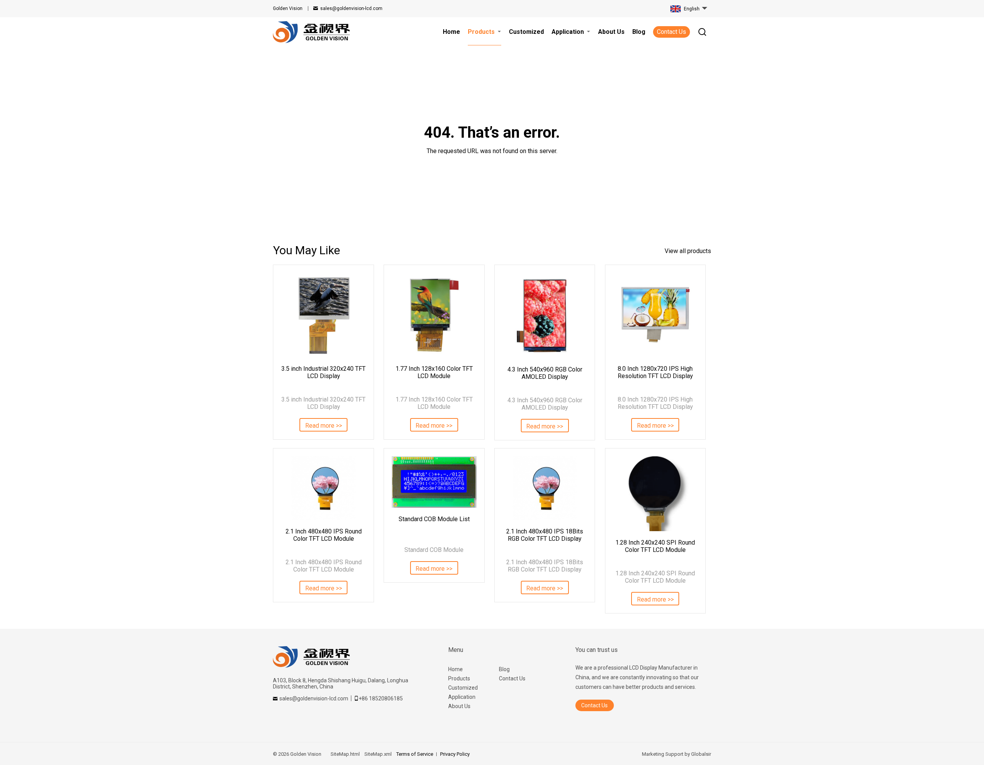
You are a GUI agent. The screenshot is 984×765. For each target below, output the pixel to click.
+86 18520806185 (381, 698)
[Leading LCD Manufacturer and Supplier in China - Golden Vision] (311, 32)
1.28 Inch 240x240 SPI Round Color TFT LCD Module (655, 546)
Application (461, 697)
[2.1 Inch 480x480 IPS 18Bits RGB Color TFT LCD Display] (544, 488)
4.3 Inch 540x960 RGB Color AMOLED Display (544, 373)
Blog (504, 669)
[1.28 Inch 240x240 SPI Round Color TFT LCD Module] (655, 493)
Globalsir (701, 754)
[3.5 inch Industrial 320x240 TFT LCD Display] (323, 315)
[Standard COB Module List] (434, 481)
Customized (463, 688)
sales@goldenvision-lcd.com (351, 8)
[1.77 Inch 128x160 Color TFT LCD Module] (434, 315)
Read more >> (323, 425)
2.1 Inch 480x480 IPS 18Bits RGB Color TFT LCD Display (544, 535)
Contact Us (671, 31)
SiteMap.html (345, 754)
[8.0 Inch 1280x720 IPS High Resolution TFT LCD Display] (655, 315)
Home (455, 669)
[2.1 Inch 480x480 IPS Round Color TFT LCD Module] (323, 488)
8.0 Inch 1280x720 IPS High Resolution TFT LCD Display (655, 372)
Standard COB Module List (434, 519)
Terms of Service (414, 754)
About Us (459, 706)
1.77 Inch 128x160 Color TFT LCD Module (434, 372)
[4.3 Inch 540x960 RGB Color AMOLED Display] (544, 315)
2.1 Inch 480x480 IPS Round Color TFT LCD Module (324, 535)
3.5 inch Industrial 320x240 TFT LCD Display (323, 372)
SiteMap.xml (378, 754)
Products (459, 678)
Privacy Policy (455, 754)
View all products (688, 251)
